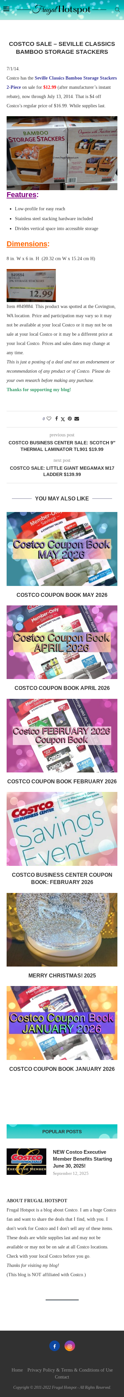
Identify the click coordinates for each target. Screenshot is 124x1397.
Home (17, 1370)
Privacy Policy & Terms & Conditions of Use (70, 1370)
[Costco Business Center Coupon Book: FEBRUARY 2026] (62, 829)
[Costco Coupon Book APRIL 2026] (62, 642)
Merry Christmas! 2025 (62, 975)
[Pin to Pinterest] (70, 419)
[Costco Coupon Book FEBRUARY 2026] (62, 735)
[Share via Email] (76, 419)
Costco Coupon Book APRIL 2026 (62, 688)
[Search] (117, 10)
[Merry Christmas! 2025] (62, 930)
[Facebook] (54, 1346)
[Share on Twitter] (63, 419)
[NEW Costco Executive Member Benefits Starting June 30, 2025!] (26, 1161)
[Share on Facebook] (56, 419)
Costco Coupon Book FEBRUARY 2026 (62, 781)
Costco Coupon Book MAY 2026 (62, 595)
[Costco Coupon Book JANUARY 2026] (62, 1023)
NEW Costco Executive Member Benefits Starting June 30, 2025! (82, 1159)
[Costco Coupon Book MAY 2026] (62, 549)
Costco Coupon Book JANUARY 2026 (62, 1069)
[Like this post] (49, 419)
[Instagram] (69, 1346)
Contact (62, 1377)
